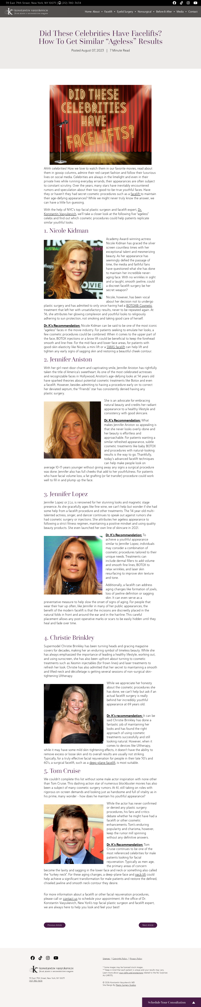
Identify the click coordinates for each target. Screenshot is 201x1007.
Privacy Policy (136, 958)
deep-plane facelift (102, 763)
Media (180, 11)
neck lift (140, 874)
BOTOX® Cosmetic (139, 305)
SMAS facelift (116, 347)
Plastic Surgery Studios (126, 985)
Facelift (108, 11)
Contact (192, 11)
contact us (70, 898)
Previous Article (55, 925)
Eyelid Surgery (125, 11)
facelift (136, 194)
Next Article (147, 925)
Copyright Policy (120, 958)
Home (88, 11)
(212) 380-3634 (71, 3)
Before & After (164, 11)
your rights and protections (131, 972)
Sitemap (106, 958)
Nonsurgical (144, 11)
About (96, 11)
